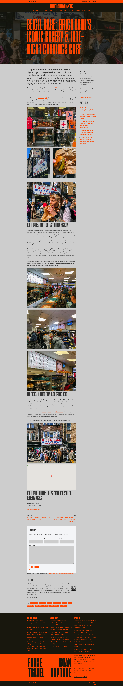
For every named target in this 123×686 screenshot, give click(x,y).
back (52, 88)
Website (62, 539)
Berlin (45, 10)
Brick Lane (42, 603)
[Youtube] (33, 1)
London (51, 10)
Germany (59, 10)
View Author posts (32, 597)
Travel (46, 605)
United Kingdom (39, 16)
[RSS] (35, 1)
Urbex (84, 10)
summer (40, 98)
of (43, 98)
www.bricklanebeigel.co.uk (34, 509)
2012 (56, 88)
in (54, 88)
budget (49, 603)
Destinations (37, 10)
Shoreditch (39, 605)
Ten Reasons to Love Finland (58, 646)
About (89, 1)
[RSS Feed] (35, 682)
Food (69, 603)
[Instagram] (29, 1)
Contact (94, 1)
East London (56, 603)
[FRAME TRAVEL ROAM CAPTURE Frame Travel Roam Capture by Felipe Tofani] (61, 6)
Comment (32, 545)
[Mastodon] (27, 1)
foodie (49, 412)
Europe (34, 16)
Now (89, 10)
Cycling (77, 10)
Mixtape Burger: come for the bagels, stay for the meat (88, 110)
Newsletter (84, 1)
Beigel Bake (34, 603)
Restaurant (30, 605)
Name (31, 539)
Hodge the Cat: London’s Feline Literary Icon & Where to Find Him (87, 132)
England (45, 16)
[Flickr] (31, 1)
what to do (63, 605)
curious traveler (59, 412)
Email (46, 539)
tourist (44, 412)
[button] (51, 476)
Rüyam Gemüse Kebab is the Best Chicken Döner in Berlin (88, 116)
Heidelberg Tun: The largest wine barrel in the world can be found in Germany (36, 648)
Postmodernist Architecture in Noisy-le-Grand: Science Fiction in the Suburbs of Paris (60, 623)
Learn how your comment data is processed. (62, 573)
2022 (46, 98)
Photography (68, 10)
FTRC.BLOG (29, 16)
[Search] (95, 6)
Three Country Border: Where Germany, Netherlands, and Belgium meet (37, 623)
